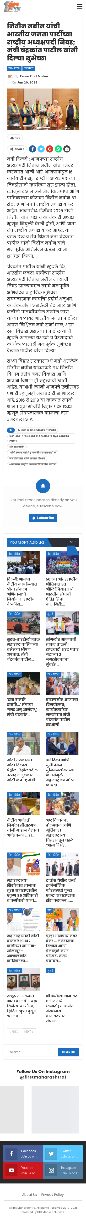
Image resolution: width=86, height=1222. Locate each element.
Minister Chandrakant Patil (37, 430)
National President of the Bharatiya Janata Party (39, 438)
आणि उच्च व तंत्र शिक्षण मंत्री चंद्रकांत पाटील (32, 452)
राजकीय (28, 68)
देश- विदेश (14, 68)
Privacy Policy (52, 1194)
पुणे (49, 910)
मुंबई (50, 614)
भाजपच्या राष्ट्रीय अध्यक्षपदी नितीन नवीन (32, 464)
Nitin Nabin (16, 446)
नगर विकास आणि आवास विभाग (27, 458)
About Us (29, 1194)
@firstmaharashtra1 (43, 1077)
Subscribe (45, 518)
